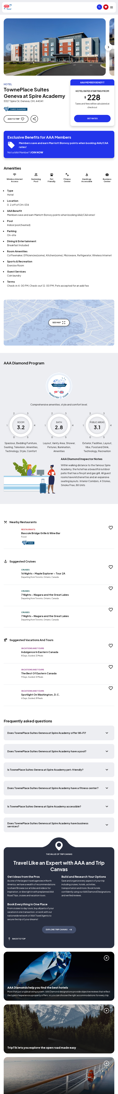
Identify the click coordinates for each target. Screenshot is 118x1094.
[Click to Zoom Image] (55, 47)
